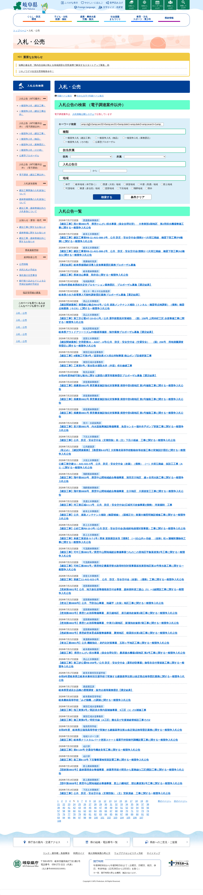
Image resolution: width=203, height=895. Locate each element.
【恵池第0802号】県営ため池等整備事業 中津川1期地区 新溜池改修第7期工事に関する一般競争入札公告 (119, 623)
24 (74, 804)
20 (147, 801)
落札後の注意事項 (28, 275)
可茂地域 (70, 188)
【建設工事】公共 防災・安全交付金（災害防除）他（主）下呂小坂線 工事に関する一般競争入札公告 (117, 440)
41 (69, 808)
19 (141, 801)
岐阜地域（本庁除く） (86, 184)
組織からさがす (170, 7)
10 (94, 801)
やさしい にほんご (94, 3)
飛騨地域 (138, 188)
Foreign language (86, 7)
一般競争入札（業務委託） (138, 138)
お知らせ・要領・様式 (30, 220)
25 (79, 804)
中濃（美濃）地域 (149, 184)
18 (136, 801)
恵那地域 (109, 188)
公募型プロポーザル (105, 142)
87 (121, 814)
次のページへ (180, 801)
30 (106, 804)
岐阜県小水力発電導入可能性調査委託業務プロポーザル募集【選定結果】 (100, 294)
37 (142, 804)
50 (116, 808)
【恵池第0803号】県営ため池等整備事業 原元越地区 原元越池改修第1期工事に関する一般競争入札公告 (118, 613)
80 (85, 814)
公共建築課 (88, 446)
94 (64, 818)
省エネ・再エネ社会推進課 (96, 291)
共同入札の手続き (28, 270)
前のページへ (164, 801)
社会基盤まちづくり (115, 17)
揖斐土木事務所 (91, 576)
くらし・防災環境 (33, 17)
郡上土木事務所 (91, 525)
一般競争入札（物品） (108, 138)
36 (137, 804)
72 (137, 811)
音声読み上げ (116, 3)
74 (148, 811)
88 (127, 814)
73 (142, 811)
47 (100, 808)
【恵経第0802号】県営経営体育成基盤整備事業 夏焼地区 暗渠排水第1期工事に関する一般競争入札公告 (118, 633)
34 (127, 804)
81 (90, 814)
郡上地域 (167, 184)
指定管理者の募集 (32, 292)
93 (58, 818)
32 (116, 804)
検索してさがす (183, 7)
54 (137, 808)
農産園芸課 (88, 686)
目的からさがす (144, 7)
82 (95, 814)
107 (141, 818)
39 (58, 808)
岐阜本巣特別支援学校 (94, 673)
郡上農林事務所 (91, 766)
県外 (150, 188)
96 (74, 818)
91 (142, 814)
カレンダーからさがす (157, 7)
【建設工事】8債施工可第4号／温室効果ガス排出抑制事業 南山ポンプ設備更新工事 (105, 355)
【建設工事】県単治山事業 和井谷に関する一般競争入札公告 (93, 275)
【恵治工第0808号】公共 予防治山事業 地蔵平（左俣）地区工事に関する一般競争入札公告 (111, 603)
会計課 (86, 746)
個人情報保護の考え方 (99, 853)
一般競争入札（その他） (78, 142)
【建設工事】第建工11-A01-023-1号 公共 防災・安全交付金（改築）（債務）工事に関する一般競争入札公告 (121, 579)
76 (64, 814)
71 (132, 811)
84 (106, 814)
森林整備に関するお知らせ (32, 233)
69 (121, 811)
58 (64, 811)
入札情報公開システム (83, 114)
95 (69, 818)
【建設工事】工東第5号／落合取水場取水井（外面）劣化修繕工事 (95, 365)
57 (58, 811)
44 (85, 808)
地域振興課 (88, 281)
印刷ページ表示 (64, 96)
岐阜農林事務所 (91, 271)
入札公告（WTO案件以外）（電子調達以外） (30, 125)
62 (85, 811)
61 (79, 811)
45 (90, 808)
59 (69, 811)
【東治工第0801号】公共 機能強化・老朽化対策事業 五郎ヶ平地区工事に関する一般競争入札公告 (114, 643)
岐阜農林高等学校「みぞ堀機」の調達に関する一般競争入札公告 (95, 700)
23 (69, 804)
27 (90, 804)
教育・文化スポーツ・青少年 (142, 17)
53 (132, 808)
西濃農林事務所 (91, 220)
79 (79, 814)
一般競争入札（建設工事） (79, 138)
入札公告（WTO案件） (30, 99)
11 (100, 801)
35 (132, 804)
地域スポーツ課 (91, 736)
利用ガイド (78, 853)
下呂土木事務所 (91, 437)
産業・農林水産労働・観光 (88, 17)
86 (116, 814)
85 (111, 814)
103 (115, 818)
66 (106, 811)
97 (79, 818)
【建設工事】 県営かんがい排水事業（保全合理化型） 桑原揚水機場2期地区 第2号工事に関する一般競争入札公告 (122, 652)
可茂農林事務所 (91, 548)
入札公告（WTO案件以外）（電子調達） (30, 166)
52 (127, 808)
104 (122, 818)
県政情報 (169, 18)
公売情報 (23, 264)
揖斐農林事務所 (91, 382)
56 (148, 808)
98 (85, 818)
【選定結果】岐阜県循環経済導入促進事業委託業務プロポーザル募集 (97, 265)
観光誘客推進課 (91, 328)
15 (120, 801)
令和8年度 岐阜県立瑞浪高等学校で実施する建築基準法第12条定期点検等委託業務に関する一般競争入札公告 (120, 730)
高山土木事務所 (91, 301)
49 (111, 808)
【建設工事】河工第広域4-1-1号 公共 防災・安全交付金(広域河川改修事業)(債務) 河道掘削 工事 (115, 505)
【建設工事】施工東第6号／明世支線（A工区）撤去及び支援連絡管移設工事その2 (104, 720)
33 (121, 804)
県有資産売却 (31, 250)
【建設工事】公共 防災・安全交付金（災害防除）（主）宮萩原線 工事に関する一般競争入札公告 (115, 793)
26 (85, 804)
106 (135, 818)
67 (111, 811)
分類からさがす (131, 7)
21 (58, 804)
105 (128, 818)
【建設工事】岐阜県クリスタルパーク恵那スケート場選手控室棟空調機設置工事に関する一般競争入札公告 (118, 739)
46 (95, 808)
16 (126, 801)
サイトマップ (153, 853)
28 (95, 804)
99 (90, 818)
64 (95, 811)
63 (90, 811)
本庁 (68, 184)
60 (74, 811)
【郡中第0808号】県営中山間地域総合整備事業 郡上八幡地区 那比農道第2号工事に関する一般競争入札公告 (120, 783)
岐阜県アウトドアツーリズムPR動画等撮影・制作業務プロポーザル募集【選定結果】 (106, 332)
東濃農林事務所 (91, 639)
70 (127, 811)
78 (74, 814)
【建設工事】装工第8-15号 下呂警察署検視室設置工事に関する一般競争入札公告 (104, 759)
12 (105, 801)
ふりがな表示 (71, 3)
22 (64, 804)
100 (96, 818)
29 (100, 804)
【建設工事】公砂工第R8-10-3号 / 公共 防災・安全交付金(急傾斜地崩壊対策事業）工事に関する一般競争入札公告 (122, 528)
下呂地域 (123, 188)
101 (102, 818)
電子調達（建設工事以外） (32, 175)
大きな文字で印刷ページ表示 (90, 96)
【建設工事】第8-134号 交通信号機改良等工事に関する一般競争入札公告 (99, 749)
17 (131, 801)
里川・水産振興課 (92, 423)
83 (100, 814)
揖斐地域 (130, 184)
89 (132, 814)
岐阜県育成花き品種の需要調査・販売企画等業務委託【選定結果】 (96, 690)
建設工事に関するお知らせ (32, 227)
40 (64, 808)
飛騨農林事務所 (91, 474)
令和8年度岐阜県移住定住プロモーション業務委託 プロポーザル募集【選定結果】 (105, 284)
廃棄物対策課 (89, 261)
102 (109, 818)
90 (137, 814)
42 (74, 808)
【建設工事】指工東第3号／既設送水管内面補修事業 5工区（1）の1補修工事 (102, 710)
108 (59, 821)
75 (58, 814)
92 (148, 814)
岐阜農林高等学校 (92, 696)
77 (69, 814)
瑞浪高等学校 (89, 726)
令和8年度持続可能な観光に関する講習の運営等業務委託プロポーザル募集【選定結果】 (108, 375)
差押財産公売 (30, 257)
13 (110, 801)
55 (142, 808)
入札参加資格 (30, 183)
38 (148, 804)
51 (121, 808)
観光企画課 (88, 372)
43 (79, 808)
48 (106, 808)
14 (115, 801)
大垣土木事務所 (91, 460)
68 (116, 811)
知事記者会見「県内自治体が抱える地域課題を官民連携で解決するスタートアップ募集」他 (64, 65)
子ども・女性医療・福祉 (61, 17)
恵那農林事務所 (91, 586)
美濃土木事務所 (91, 501)
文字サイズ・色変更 (113, 7)
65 (100, 811)
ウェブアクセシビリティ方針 (128, 853)
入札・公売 (21, 313)
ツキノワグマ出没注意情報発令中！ (36, 71)
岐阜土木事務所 (91, 234)
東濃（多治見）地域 (90, 188)
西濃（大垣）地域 (112, 184)
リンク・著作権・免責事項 (56, 853)
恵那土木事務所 (91, 338)
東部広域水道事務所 (93, 352)
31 (111, 804)
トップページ (19, 30)
